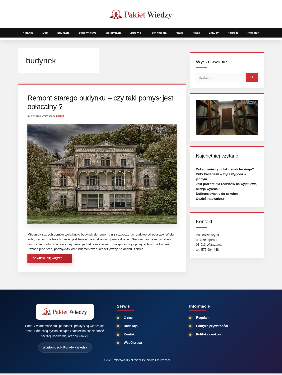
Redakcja (131, 326)
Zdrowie (135, 32)
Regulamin (204, 317)
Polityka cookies (208, 334)
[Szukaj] (252, 77)
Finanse (28, 32)
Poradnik (253, 32)
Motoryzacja (113, 32)
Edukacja (63, 32)
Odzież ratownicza (210, 199)
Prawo (180, 32)
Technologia (158, 32)
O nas (128, 317)
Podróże (233, 32)
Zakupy (214, 32)
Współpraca (133, 342)
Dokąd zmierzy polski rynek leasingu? (225, 169)
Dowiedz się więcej (47, 258)
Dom (45, 32)
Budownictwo (87, 32)
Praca (196, 32)
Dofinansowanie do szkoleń (217, 194)
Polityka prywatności (212, 326)
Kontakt (130, 334)
